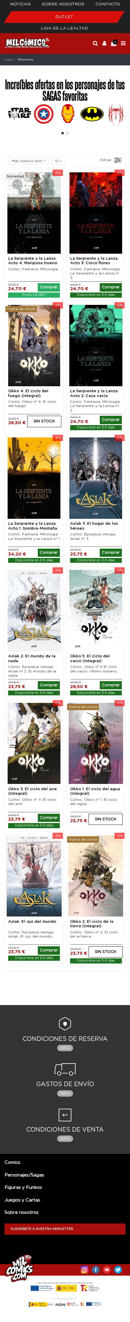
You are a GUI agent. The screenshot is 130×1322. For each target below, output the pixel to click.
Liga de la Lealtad (64, 28)
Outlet (64, 17)
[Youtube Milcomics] (107, 1268)
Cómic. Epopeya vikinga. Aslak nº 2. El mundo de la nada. (32, 671)
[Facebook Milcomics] (95, 1268)
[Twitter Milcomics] (118, 1268)
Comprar (49, 287)
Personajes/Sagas (24, 1175)
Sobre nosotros (63, 4)
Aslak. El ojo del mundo (32, 922)
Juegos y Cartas (22, 1200)
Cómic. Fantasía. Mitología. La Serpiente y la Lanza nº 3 (95, 273)
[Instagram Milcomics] (84, 1268)
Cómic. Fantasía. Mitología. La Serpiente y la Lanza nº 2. (95, 406)
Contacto (108, 4)
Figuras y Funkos (23, 1187)
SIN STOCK (44, 421)
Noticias (20, 4)
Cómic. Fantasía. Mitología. (33, 269)
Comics (12, 1162)
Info (65, 1048)
